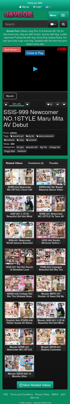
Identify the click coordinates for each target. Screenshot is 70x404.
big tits (31, 136)
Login (38, 6)
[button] (48, 7)
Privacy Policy (42, 394)
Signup (25, 6)
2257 (63, 394)
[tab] (14, 163)
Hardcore (22, 151)
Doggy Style (9, 151)
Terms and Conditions (21, 394)
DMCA (55, 394)
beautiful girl (18, 136)
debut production (46, 136)
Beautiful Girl (32, 147)
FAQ (5, 394)
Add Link (34, 397)
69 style (20, 147)
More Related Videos (36, 385)
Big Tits (43, 147)
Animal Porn (13, 31)
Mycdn (10, 96)
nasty (21, 140)
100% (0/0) (18, 104)
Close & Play (35, 53)
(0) (50, 104)
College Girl (54, 147)
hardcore (10, 140)
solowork (32, 140)
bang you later (35, 2)
